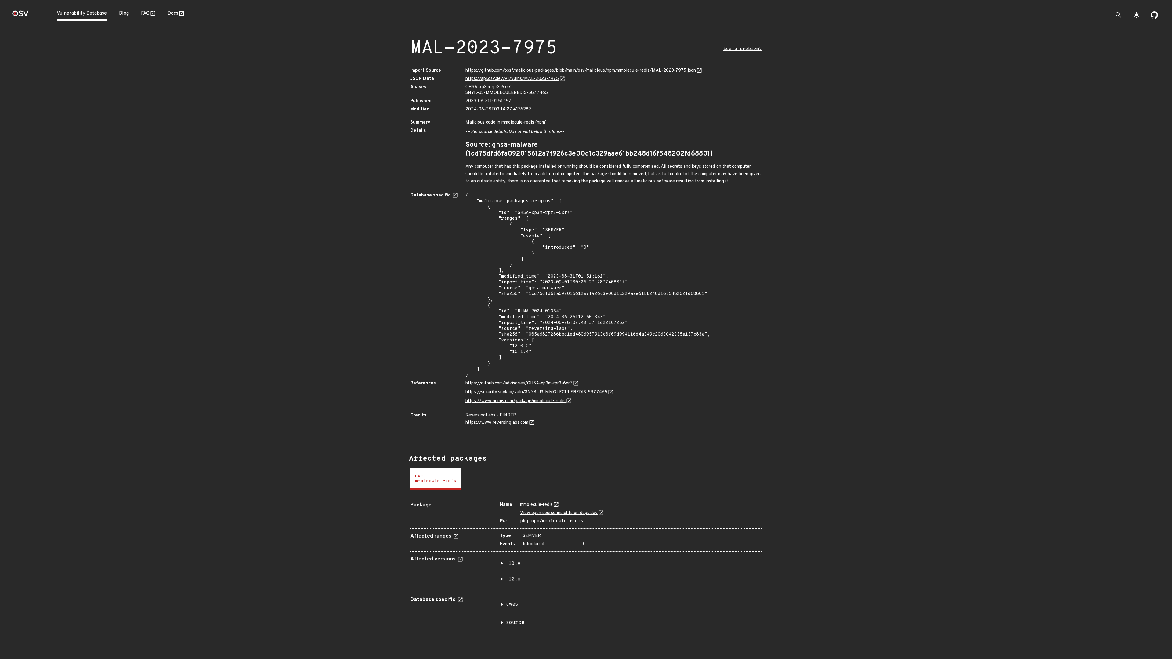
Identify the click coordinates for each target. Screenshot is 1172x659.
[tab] (435, 479)
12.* (514, 580)
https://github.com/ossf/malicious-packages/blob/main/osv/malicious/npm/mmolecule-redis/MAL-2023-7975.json (580, 71)
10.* (514, 564)
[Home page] (20, 15)
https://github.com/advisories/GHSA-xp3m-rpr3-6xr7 (519, 383)
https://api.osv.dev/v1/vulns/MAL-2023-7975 (512, 79)
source (515, 623)
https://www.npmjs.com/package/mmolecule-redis (515, 401)
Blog (124, 13)
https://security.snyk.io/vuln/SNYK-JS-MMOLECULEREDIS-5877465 (536, 392)
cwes (512, 604)
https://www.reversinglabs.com (496, 423)
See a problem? (742, 49)
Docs (173, 13)
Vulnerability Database (82, 13)
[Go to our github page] (1154, 15)
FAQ (145, 13)
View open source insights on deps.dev (559, 513)
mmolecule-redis (536, 505)
